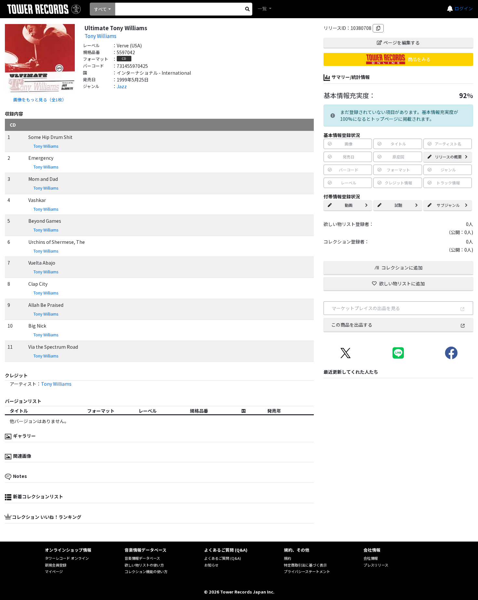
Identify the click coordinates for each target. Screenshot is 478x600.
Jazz (122, 86)
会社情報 (371, 558)
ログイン (464, 8)
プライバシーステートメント (307, 571)
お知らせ (211, 565)
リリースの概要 (448, 156)
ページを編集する (401, 42)
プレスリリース (376, 565)
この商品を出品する (351, 324)
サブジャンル (448, 205)
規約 (287, 558)
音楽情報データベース (142, 558)
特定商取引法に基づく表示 (305, 565)
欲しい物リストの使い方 (144, 565)
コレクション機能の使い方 (146, 571)
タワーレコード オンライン (67, 558)
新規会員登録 (55, 565)
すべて (100, 9)
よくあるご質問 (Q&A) (222, 558)
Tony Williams (100, 35)
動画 (348, 205)
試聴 (398, 205)
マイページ (54, 571)
